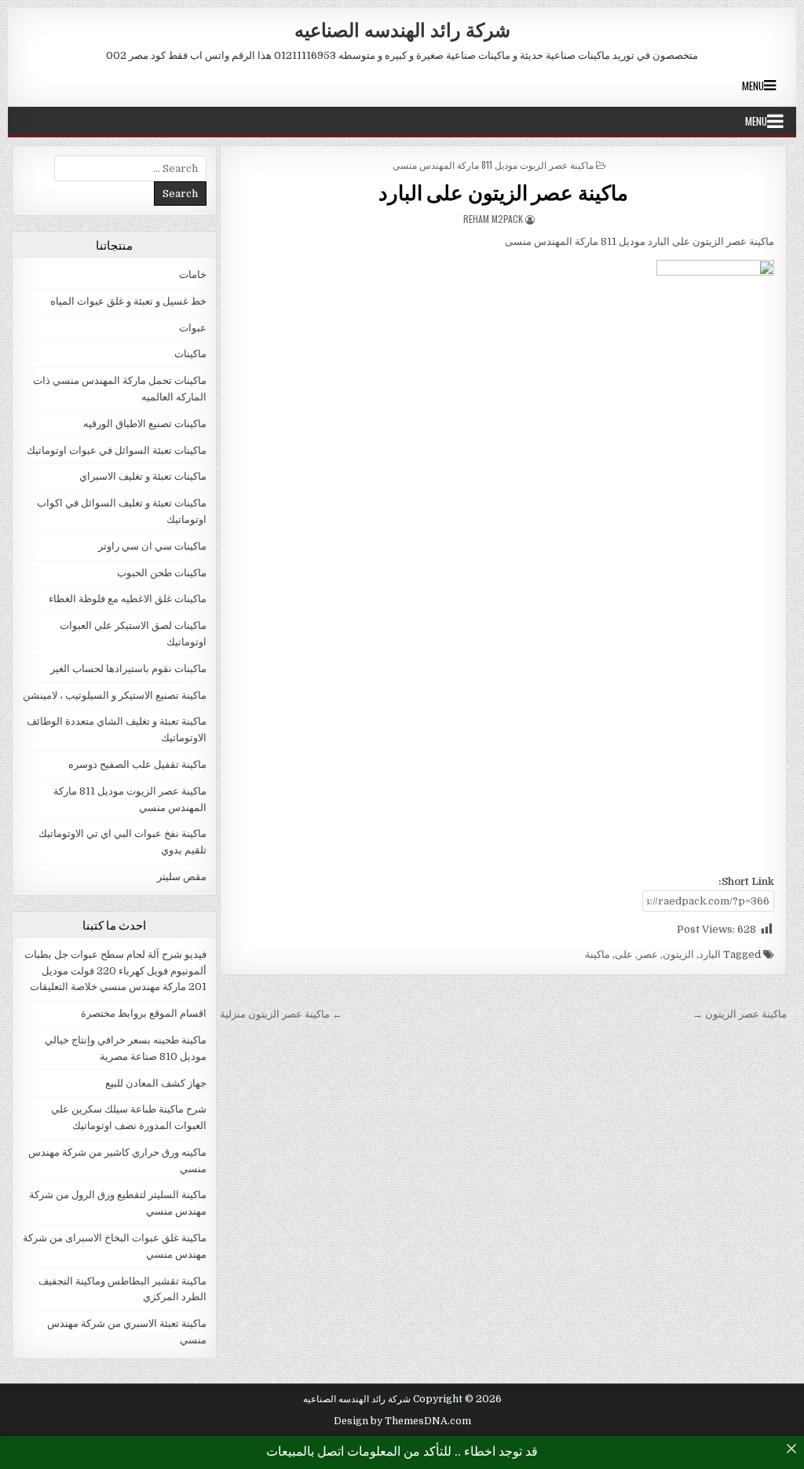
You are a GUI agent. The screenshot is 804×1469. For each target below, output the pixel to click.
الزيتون (678, 954)
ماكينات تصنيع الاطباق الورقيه (144, 423)
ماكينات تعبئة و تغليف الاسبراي (142, 476)
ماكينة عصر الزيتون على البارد (503, 192)
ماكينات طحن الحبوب (161, 573)
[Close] (791, 1448)
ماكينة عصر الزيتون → (740, 1014)
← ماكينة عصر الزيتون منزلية (281, 1014)
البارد (710, 954)
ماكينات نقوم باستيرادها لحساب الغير (128, 668)
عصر (648, 954)
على (624, 954)
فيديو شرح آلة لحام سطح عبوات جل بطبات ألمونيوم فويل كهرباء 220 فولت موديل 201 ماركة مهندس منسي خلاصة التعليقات (115, 970)
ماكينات (190, 354)
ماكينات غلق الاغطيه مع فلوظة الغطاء (127, 599)
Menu (753, 85)
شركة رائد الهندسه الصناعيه (402, 29)
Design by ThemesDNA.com (402, 1421)
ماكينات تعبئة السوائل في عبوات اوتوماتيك (116, 450)
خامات (192, 274)
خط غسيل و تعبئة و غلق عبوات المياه (128, 301)
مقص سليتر (181, 876)
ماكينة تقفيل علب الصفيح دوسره (137, 764)
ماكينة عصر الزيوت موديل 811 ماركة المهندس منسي (493, 164)
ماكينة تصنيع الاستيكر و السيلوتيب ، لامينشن (114, 695)
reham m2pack (493, 218)
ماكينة (597, 954)
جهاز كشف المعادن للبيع (155, 1083)
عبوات (192, 328)
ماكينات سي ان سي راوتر (152, 546)
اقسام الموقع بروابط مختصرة (143, 1013)
